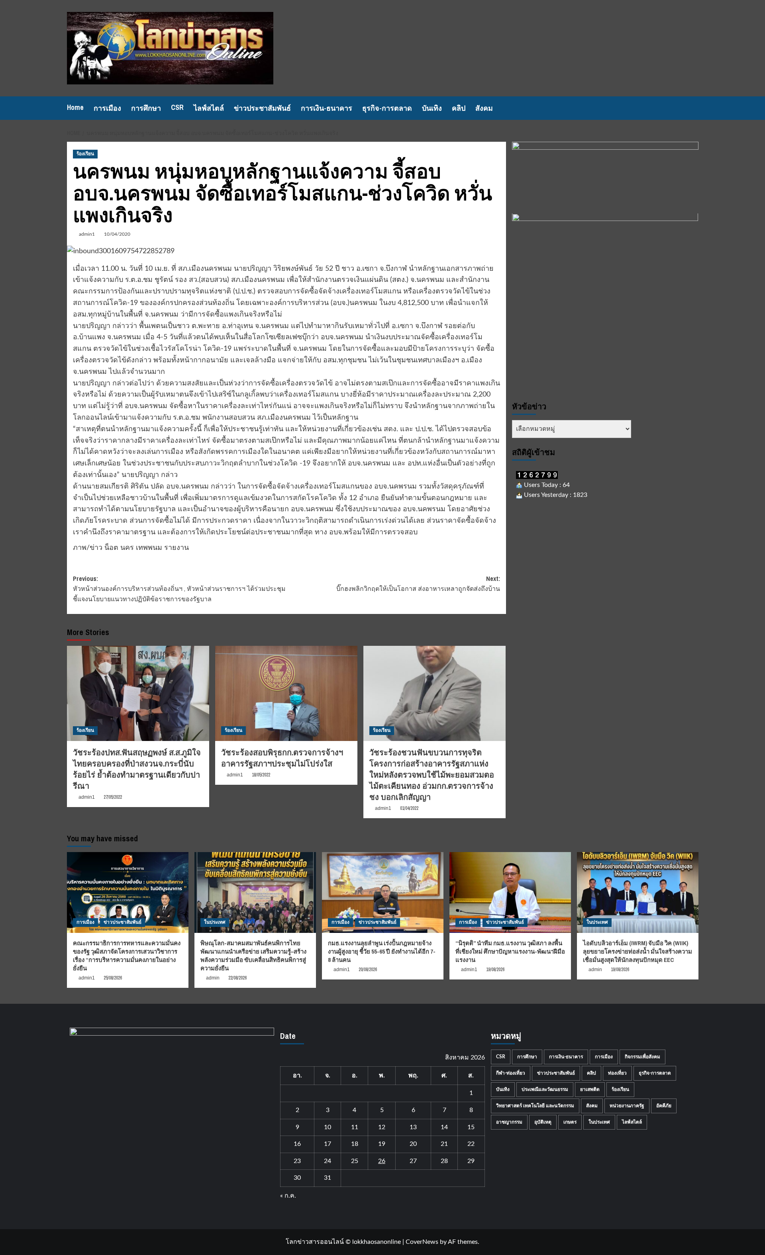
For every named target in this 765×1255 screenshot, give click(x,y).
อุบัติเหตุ (542, 1122)
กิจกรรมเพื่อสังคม (642, 1056)
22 (471, 1144)
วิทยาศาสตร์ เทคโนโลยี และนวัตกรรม (535, 1105)
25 (354, 1161)
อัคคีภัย (663, 1105)
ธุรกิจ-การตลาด (387, 108)
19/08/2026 (495, 969)
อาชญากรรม (509, 1122)
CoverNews (422, 1242)
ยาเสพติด (590, 1089)
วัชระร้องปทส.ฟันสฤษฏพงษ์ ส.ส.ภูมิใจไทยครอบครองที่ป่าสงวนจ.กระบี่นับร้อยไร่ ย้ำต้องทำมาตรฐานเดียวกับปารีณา (137, 769)
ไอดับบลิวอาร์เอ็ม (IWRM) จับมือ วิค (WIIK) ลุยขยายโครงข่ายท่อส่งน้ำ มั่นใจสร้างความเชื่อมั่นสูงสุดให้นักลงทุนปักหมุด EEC (637, 951)
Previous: (179, 588)
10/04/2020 (117, 234)
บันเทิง (432, 108)
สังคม (484, 108)
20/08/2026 (368, 969)
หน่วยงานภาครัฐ (627, 1105)
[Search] (693, 108)
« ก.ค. (288, 1195)
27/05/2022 (113, 797)
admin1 (87, 234)
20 (413, 1144)
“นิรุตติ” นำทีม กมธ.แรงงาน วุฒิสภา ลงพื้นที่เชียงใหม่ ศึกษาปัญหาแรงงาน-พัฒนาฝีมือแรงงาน (510, 951)
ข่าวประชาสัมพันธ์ (262, 108)
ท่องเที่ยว (617, 1073)
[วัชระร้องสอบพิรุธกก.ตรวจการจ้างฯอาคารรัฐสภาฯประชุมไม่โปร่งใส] (286, 693)
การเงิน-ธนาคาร (326, 108)
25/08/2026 (113, 978)
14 (444, 1127)
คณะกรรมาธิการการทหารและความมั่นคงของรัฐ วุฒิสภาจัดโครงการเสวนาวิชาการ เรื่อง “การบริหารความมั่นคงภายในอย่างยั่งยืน (126, 955)
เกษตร (570, 1122)
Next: (418, 583)
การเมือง (107, 108)
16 (297, 1144)
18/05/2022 (261, 775)
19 (381, 1144)
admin (213, 978)
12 (381, 1127)
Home (75, 107)
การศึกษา (146, 108)
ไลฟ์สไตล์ (209, 108)
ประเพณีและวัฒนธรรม (545, 1089)
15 (471, 1127)
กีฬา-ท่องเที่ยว (510, 1073)
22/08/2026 (237, 978)
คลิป (458, 108)
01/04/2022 (409, 808)
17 (327, 1144)
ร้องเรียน (85, 154)
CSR (177, 107)
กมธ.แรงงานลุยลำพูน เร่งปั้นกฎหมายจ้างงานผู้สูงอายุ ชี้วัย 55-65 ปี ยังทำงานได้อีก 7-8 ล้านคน (381, 951)
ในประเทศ (215, 922)
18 (354, 1144)
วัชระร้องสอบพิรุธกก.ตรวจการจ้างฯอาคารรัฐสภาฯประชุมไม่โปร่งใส (282, 758)
